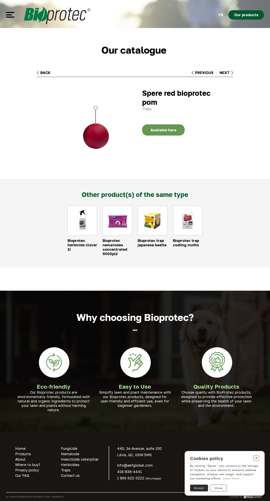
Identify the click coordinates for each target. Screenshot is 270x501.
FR (221, 15)
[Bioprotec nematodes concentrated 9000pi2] (117, 231)
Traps (65, 470)
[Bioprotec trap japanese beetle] (152, 231)
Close (218, 488)
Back (45, 72)
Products (23, 454)
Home (20, 448)
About (20, 459)
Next (225, 72)
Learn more (231, 478)
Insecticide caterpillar (80, 459)
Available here (163, 130)
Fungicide (69, 448)
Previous (204, 72)
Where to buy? (27, 464)
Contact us (70, 475)
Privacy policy (27, 470)
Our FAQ (22, 475)
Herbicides (70, 464)
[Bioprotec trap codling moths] (187, 231)
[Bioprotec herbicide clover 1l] (82, 231)
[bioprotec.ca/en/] (57, 14)
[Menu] (10, 15)
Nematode (70, 454)
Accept (199, 488)
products (246, 15)
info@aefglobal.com (135, 465)
